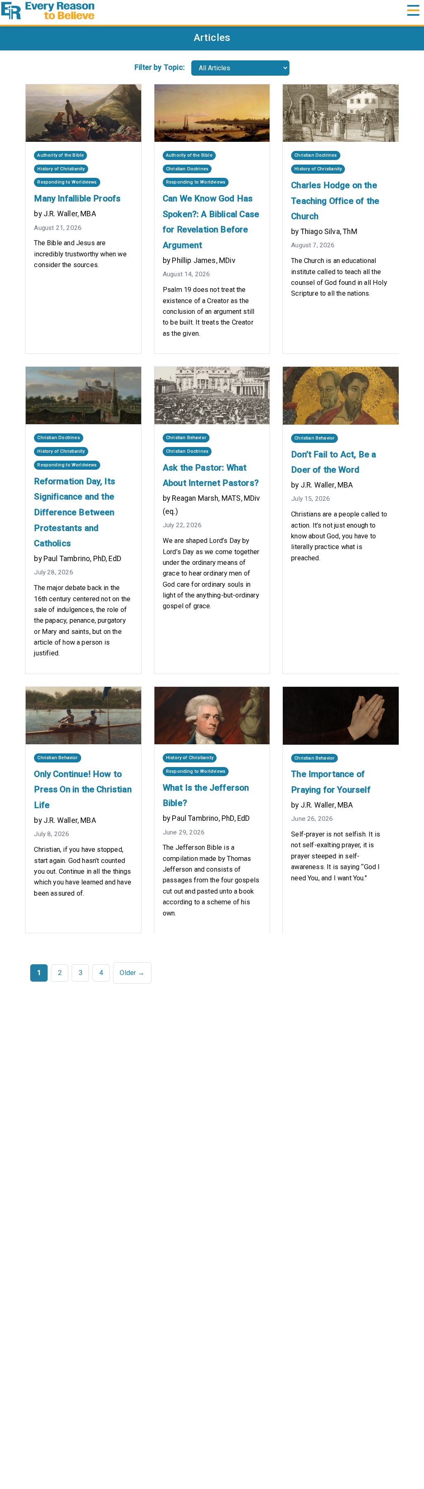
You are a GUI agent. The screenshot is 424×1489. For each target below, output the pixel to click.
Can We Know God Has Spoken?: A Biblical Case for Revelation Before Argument (211, 222)
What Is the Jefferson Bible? (206, 795)
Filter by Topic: (160, 67)
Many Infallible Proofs (77, 198)
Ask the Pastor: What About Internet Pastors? (211, 475)
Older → (132, 973)
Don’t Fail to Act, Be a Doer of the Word (333, 462)
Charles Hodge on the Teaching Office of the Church (335, 200)
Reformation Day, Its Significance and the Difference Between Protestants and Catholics (74, 512)
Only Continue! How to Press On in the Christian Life (82, 789)
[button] (413, 11)
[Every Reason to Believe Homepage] (212, 10)
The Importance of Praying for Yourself (331, 782)
